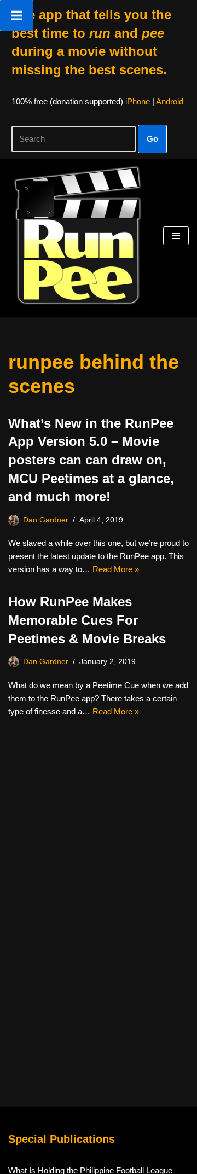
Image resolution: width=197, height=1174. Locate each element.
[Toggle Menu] (16, 15)
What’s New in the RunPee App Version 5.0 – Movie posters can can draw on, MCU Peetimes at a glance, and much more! (91, 460)
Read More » (115, 569)
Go (152, 138)
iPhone (137, 101)
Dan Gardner (45, 520)
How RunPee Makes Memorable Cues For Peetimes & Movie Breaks (87, 620)
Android (169, 101)
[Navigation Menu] (176, 235)
